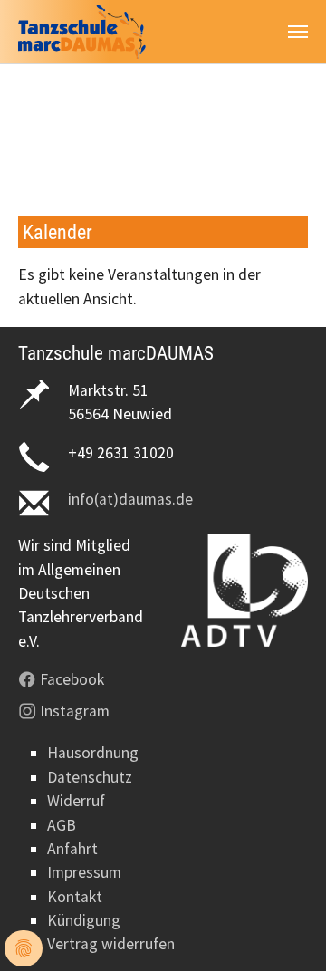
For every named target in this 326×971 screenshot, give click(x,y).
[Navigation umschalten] (298, 31)
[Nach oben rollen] (284, 929)
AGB (61, 825)
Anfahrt (72, 849)
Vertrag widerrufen (111, 944)
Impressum (84, 872)
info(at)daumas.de (130, 499)
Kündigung (83, 920)
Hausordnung (93, 753)
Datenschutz (89, 777)
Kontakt (74, 897)
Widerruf (76, 801)
